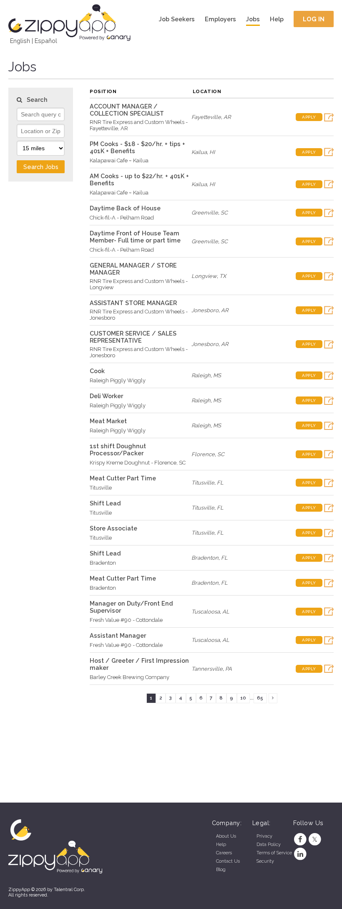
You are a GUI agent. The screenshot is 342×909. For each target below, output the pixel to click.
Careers (224, 853)
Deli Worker (106, 395)
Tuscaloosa (205, 612)
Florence (203, 454)
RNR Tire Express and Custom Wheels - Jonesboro (139, 314)
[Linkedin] (300, 854)
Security (265, 861)
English (20, 40)
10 (243, 698)
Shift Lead (105, 503)
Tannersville (207, 669)
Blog (221, 869)
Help (277, 19)
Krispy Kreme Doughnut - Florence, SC (138, 463)
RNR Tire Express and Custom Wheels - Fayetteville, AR (139, 125)
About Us (226, 836)
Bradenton (103, 563)
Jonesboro (205, 310)
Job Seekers (177, 19)
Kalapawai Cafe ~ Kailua (119, 160)
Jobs (253, 19)
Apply (309, 117)
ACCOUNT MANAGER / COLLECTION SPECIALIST (127, 110)
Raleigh (201, 375)
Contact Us (228, 861)
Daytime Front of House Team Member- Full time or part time (135, 237)
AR (227, 117)
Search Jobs (40, 166)
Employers (220, 19)
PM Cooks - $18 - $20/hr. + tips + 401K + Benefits (137, 147)
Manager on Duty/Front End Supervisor (131, 607)
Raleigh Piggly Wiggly (118, 380)
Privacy (264, 836)
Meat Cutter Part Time (123, 478)
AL (225, 612)
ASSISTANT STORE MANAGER (133, 302)
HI (212, 152)
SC (224, 213)
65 (260, 698)
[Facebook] (300, 839)
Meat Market (108, 420)
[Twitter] (314, 839)
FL (220, 483)
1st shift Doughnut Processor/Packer (118, 449)
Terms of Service (274, 853)
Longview (204, 276)
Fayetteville (206, 117)
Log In (314, 19)
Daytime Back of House (125, 208)
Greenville (204, 213)
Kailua (199, 152)
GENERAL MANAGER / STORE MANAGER (133, 269)
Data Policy (268, 844)
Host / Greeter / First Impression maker (139, 664)
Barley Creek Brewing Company (129, 677)
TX (222, 276)
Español (46, 40)
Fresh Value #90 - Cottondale (126, 620)
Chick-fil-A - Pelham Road (122, 218)
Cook (97, 370)
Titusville (101, 488)
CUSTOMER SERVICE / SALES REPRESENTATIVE (133, 337)
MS (217, 375)
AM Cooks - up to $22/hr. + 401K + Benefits (139, 179)
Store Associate (113, 528)
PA (228, 669)
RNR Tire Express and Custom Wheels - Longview (139, 284)
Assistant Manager (118, 635)
